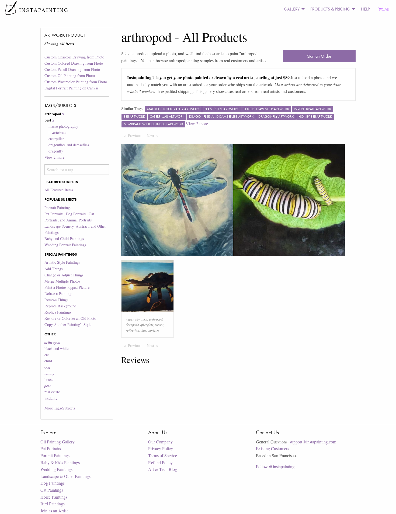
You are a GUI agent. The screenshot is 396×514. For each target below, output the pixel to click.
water (130, 319)
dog (47, 367)
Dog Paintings (52, 483)
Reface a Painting (57, 293)
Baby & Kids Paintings (60, 462)
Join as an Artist (54, 510)
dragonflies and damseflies (68, 144)
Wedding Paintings (56, 469)
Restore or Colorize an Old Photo (70, 318)
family (49, 373)
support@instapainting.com (313, 441)
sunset (159, 324)
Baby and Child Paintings (64, 238)
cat (46, 354)
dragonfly (55, 151)
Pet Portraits (50, 448)
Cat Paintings (51, 490)
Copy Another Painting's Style (67, 324)
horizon (153, 330)
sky (137, 319)
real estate (52, 391)
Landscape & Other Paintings (65, 476)
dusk (144, 330)
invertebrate (57, 132)
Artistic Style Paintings (62, 262)
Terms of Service (162, 455)
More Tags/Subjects (59, 408)
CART (386, 9)
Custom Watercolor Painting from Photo (75, 81)
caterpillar (56, 138)
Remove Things (56, 299)
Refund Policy (160, 462)
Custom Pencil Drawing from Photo (72, 69)
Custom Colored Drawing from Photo (73, 63)
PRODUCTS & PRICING (330, 9)
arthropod (155, 319)
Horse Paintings (53, 497)
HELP (365, 9)
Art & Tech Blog (162, 469)
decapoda (132, 324)
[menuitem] (293, 9)
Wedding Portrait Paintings (65, 244)
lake (144, 319)
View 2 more (54, 157)
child (48, 360)
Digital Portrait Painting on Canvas (71, 88)
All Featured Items (58, 189)
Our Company (160, 441)
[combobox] (76, 169)
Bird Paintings (52, 503)
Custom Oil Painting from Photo (69, 75)
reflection (132, 330)
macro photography (63, 126)
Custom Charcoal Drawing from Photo (74, 57)
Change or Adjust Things (64, 274)
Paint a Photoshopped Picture (66, 287)
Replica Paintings (57, 312)
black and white (56, 348)
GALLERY (292, 9)
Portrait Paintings (57, 207)
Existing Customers (272, 448)
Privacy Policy (160, 448)
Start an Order (319, 56)
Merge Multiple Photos (62, 281)
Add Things (53, 268)
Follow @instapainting (275, 466)
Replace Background (60, 305)
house (48, 379)
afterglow (146, 324)
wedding (50, 398)
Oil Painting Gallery (57, 441)
